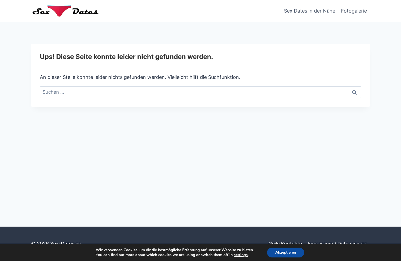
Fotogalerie (354, 11)
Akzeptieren (285, 252)
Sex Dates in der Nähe (309, 11)
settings (241, 255)
